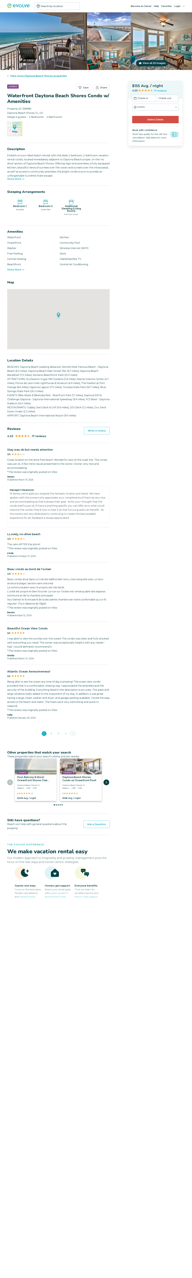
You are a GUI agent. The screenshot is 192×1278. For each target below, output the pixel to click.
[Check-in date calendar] (135, 98)
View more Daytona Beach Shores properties (38, 76)
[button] (155, 107)
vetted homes (27, 896)
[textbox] (57, 6)
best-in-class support (86, 896)
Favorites (166, 6)
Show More (14, 179)
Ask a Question (96, 824)
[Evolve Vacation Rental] (18, 7)
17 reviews (160, 90)
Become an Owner (141, 6)
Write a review (97, 430)
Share (103, 87)
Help (156, 6)
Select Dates (155, 119)
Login (177, 6)
